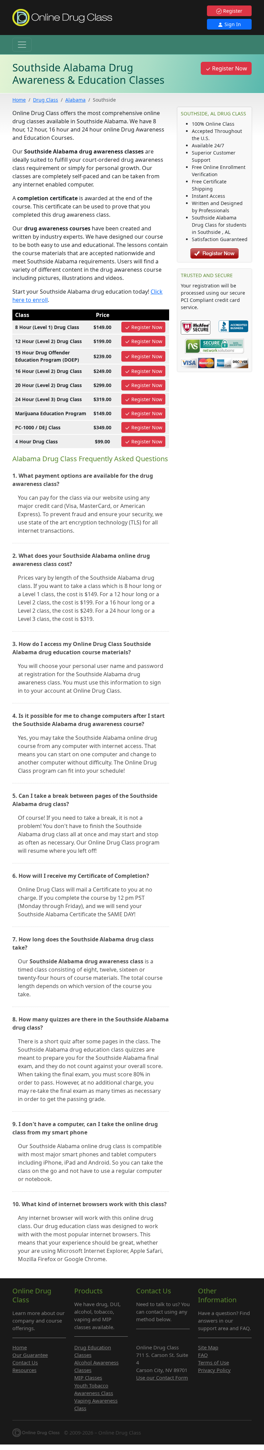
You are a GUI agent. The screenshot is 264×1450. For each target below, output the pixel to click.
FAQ (203, 1354)
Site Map (208, 1347)
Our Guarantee (30, 1354)
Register (232, 11)
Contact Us (25, 1362)
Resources (24, 1370)
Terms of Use (213, 1362)
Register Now (229, 68)
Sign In (232, 24)
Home (19, 100)
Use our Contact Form (162, 1377)
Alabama (75, 100)
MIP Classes (88, 1377)
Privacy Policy (214, 1370)
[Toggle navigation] (22, 45)
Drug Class (45, 100)
